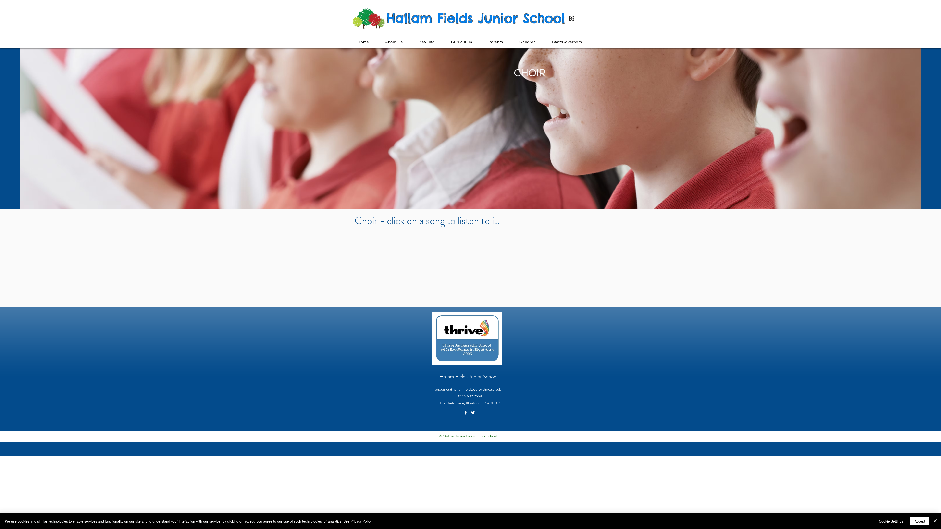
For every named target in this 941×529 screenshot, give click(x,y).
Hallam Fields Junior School (468, 376)
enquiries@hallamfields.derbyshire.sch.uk (468, 389)
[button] (394, 42)
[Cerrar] (935, 521)
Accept (920, 521)
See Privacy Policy (357, 521)
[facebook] (465, 412)
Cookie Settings (891, 521)
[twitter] (472, 412)
